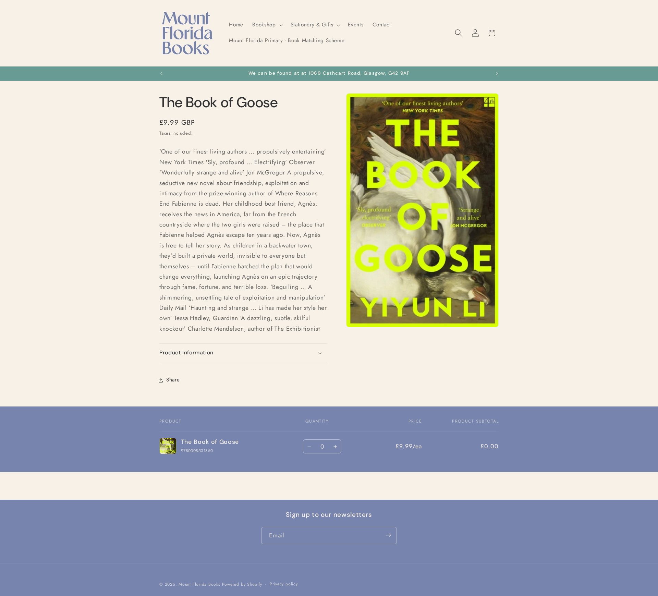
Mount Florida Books (199, 584)
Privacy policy (284, 584)
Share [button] (173, 380)
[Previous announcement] (161, 73)
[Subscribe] (388, 535)
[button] (267, 25)
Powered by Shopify (242, 584)
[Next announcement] (496, 73)
